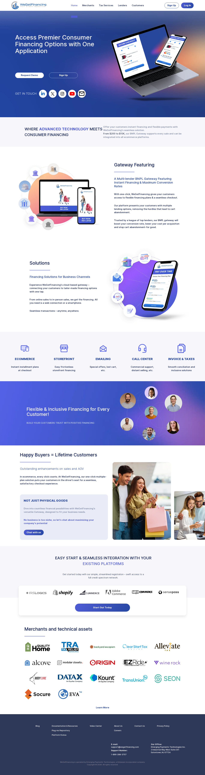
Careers (117, 730)
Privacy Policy (163, 726)
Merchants (88, 5)
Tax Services (106, 5)
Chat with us (34, 532)
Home (74, 5)
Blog (38, 726)
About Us (118, 726)
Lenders (122, 5)
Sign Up (171, 5)
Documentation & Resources (65, 726)
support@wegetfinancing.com (125, 747)
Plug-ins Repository (61, 730)
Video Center (96, 726)
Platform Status (59, 735)
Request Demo (29, 75)
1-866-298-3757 (119, 754)
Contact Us (139, 726)
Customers (138, 5)
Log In (187, 5)
